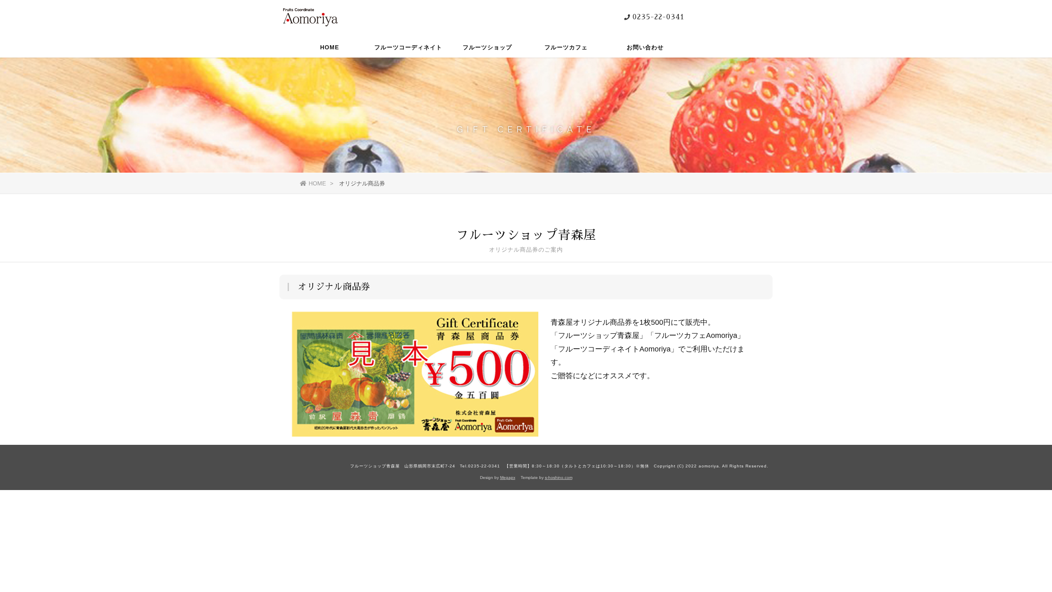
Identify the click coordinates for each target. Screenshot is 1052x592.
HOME (329, 47)
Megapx (507, 477)
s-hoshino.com (558, 477)
